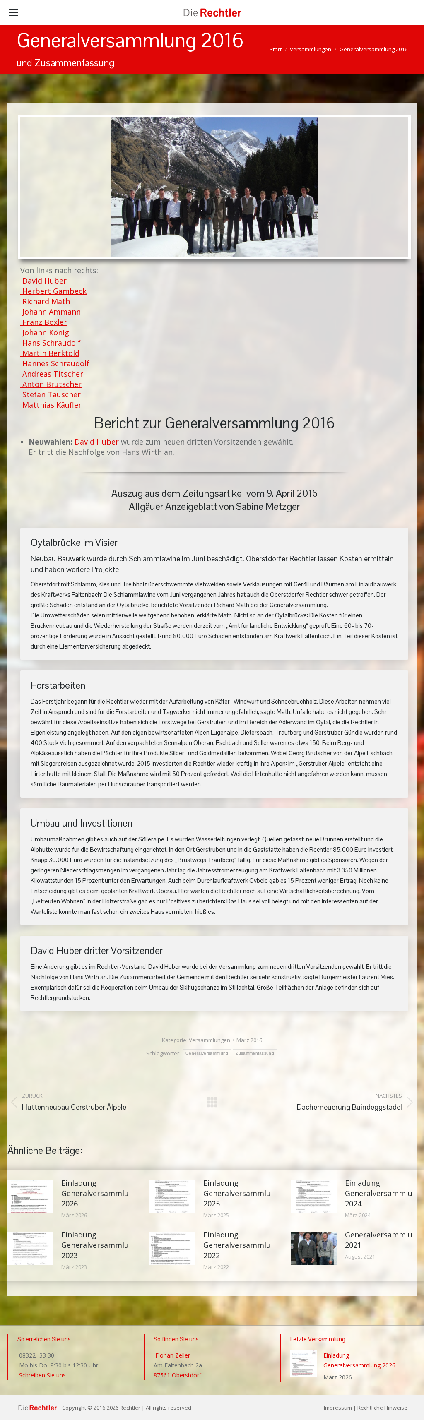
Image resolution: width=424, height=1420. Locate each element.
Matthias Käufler (51, 405)
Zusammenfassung (255, 1053)
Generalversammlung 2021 (383, 1240)
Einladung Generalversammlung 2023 (99, 1245)
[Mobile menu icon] (13, 12)
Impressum (338, 1407)
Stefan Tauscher (50, 394)
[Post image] (30, 1196)
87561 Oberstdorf (177, 1375)
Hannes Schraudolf (54, 363)
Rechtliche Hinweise (382, 1407)
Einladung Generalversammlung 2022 (241, 1245)
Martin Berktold (50, 353)
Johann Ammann (50, 312)
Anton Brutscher (51, 384)
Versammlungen (209, 1040)
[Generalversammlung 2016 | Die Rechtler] (214, 187)
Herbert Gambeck (53, 291)
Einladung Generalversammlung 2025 (241, 1193)
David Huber (43, 281)
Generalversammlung (207, 1053)
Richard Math (45, 301)
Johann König (44, 332)
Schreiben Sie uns (41, 1375)
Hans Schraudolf (50, 343)
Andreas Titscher (51, 374)
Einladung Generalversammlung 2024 (383, 1193)
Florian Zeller (172, 1355)
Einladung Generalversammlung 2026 (99, 1193)
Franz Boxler (43, 322)
